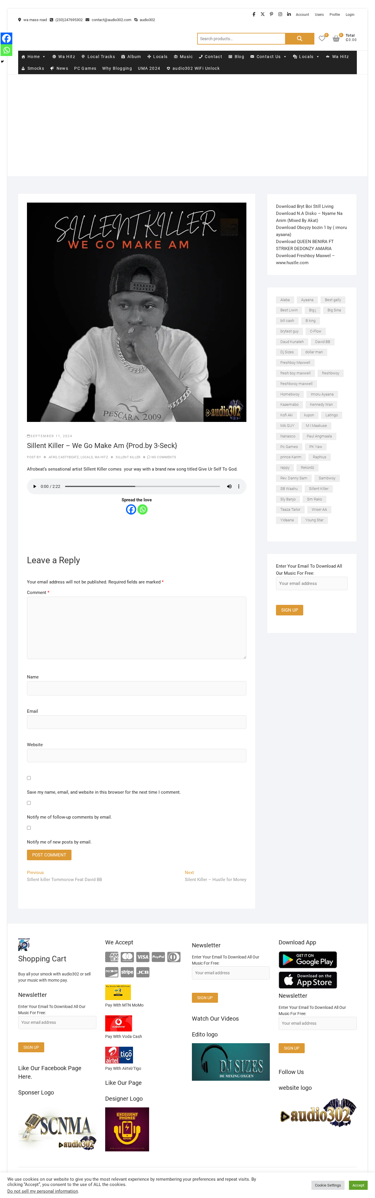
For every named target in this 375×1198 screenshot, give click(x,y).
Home (34, 56)
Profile (335, 15)
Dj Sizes (287, 352)
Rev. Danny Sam (293, 478)
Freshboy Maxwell (295, 362)
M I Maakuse (316, 425)
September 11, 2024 (51, 436)
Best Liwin (289, 310)
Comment (38, 592)
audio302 (147, 20)
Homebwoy (289, 394)
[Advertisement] (187, 135)
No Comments (163, 457)
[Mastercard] (127, 957)
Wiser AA (319, 509)
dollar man (314, 352)
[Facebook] (131, 509)
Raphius (319, 457)
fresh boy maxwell (295, 373)
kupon (309, 415)
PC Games (85, 68)
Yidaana (287, 520)
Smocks (36, 68)
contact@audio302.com (111, 20)
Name (33, 677)
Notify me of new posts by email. (59, 842)
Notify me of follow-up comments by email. (69, 817)
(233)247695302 (68, 20)
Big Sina (334, 310)
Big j (312, 310)
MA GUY (287, 425)
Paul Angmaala (319, 436)
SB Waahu (289, 488)
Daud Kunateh (292, 342)
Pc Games (289, 446)
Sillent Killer (128, 457)
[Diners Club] (173, 957)
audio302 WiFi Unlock (196, 68)
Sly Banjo (288, 499)
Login (350, 15)
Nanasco (287, 436)
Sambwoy (327, 478)
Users (319, 15)
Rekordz (307, 467)
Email (32, 711)
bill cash (287, 320)
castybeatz (68, 457)
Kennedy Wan (321, 404)
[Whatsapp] (142, 509)
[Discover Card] (111, 973)
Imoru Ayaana (322, 394)
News (63, 68)
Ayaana (307, 300)
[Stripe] (127, 973)
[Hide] (2, 61)
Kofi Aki (286, 415)
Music (186, 56)
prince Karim (290, 457)
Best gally (333, 300)
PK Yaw (315, 446)
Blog (240, 56)
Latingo (331, 415)
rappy (284, 467)
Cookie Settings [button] (328, 1185)
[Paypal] (158, 957)
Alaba (285, 300)
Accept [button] (358, 1185)
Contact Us (269, 56)
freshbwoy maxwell (296, 383)
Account (302, 15)
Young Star (314, 520)
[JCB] (142, 973)
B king (311, 320)
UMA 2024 (149, 68)
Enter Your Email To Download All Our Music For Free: (309, 570)
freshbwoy (330, 373)
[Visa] (142, 957)
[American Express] (111, 957)
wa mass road (35, 20)
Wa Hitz (66, 56)
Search (299, 39)
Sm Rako (314, 499)
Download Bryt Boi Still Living (304, 206)
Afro (53, 457)
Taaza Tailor (290, 509)
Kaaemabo (289, 404)
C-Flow (315, 331)
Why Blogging (117, 68)
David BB (322, 342)
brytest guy (289, 331)
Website (35, 744)
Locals (160, 56)
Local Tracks (101, 56)
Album (134, 56)
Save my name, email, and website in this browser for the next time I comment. (104, 792)
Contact (213, 56)
